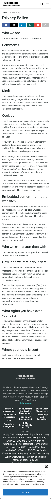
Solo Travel (10, 447)
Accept (25, 492)
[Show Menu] (47, 4)
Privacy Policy (14, 13)
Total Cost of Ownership (35, 444)
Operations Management (9, 425)
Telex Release (30, 460)
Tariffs (28, 457)
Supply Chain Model (38, 453)
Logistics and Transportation (9, 416)
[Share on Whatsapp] (30, 25)
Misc (9, 420)
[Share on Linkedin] (22, 25)
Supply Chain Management (42, 410)
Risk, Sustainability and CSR (25, 425)
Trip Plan (31, 447)
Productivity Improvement (25, 418)
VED (13, 440)
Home (4, 13)
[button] (46, 466)
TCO (8, 440)
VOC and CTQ (23, 440)
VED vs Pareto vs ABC (14, 437)
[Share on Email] (37, 25)
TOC (30, 450)
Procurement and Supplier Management (25, 411)
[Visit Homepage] (11, 4)
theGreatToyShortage (36, 437)
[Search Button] (42, 4)
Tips (25, 454)
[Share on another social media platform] (45, 25)
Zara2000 (21, 447)
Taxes (36, 450)
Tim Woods (20, 450)
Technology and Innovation (42, 417)
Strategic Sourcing (12, 444)
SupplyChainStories (14, 457)
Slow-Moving (37, 440)
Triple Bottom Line (39, 434)
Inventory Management (9, 410)
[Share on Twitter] (14, 25)
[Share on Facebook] (6, 25)
